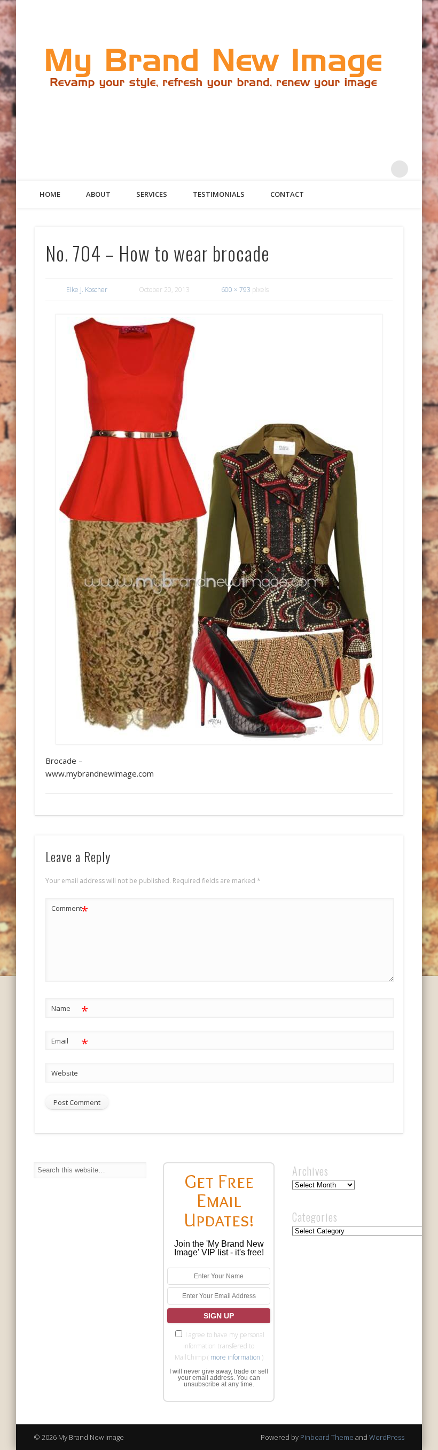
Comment (69, 910)
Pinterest (355, 169)
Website (64, 1073)
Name (69, 1010)
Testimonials (219, 194)
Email (69, 1042)
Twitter (333, 169)
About (98, 194)
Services (151, 194)
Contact (287, 194)
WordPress (386, 1437)
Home (50, 194)
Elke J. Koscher (86, 289)
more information (235, 1357)
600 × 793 (236, 289)
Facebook (311, 169)
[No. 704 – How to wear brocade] (219, 529)
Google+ (377, 169)
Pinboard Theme (327, 1437)
